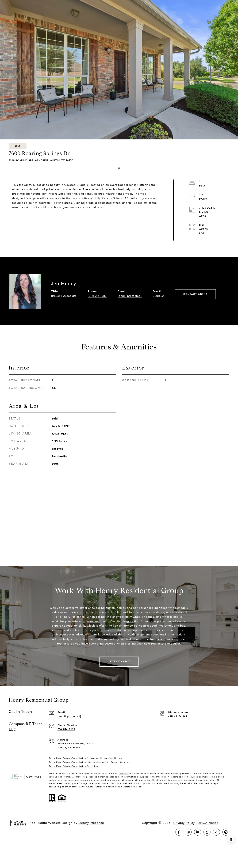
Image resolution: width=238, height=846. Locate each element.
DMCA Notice (208, 823)
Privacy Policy (184, 823)
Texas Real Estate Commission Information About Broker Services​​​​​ (89, 762)
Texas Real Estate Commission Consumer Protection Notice (85, 758)
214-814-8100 (66, 729)
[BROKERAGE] (225, 832)
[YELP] (216, 832)
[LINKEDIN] (197, 832)
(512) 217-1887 (97, 296)
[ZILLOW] (207, 832)
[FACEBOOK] (178, 832)
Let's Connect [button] (119, 661)
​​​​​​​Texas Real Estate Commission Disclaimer (74, 766)
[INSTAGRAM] (188, 832)
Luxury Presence (91, 823)
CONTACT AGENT (195, 294)
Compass (124, 773)
